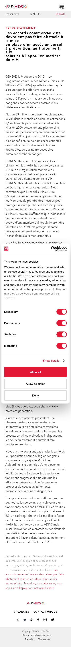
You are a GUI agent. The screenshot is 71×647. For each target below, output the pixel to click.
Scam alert (29, 640)
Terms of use (44, 640)
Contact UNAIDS (45, 612)
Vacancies (21, 612)
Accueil (9, 557)
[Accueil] (16, 6)
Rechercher (12, 14)
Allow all (35, 371)
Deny (35, 395)
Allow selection (35, 383)
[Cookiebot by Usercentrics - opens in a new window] (51, 248)
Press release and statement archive (29, 570)
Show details (51, 360)
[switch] (61, 323)
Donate (61, 14)
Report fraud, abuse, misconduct (37, 636)
